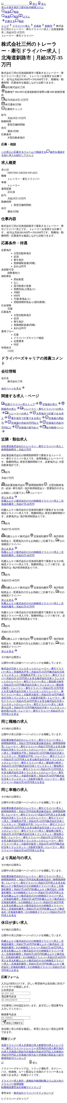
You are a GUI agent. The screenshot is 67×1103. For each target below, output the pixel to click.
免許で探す (20, 7)
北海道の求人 (31, 1045)
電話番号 (6, 996)
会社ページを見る (11, 388)
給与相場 (31, 7)
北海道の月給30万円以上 (40, 1051)
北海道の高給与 (17, 1051)
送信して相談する (14, 1023)
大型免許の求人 (45, 1048)
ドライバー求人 (21, 26)
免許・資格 (25, 1080)
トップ (5, 26)
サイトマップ (33, 1087)
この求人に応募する (12, 152)
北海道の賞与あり (29, 1055)
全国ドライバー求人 (12, 1045)
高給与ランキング (16, 1058)
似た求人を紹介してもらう (19, 155)
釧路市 (48, 26)
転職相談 (6, 1087)
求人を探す (7, 7)
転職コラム (47, 1080)
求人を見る (7, 497)
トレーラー (30, 1048)
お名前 (5, 990)
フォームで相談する (35, 152)
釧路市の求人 (46, 1045)
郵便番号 (6, 1014)
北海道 (37, 26)
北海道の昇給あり (49, 1055)
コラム (40, 7)
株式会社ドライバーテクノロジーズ (34, 1093)
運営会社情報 (18, 1087)
